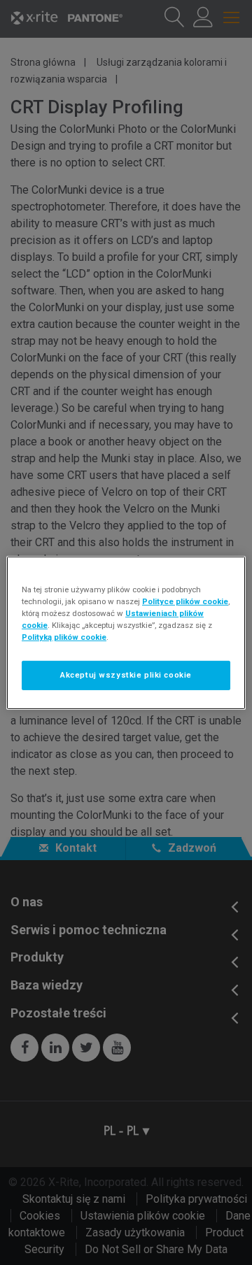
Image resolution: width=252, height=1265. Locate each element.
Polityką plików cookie (64, 637)
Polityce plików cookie (185, 601)
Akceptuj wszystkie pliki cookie (126, 675)
